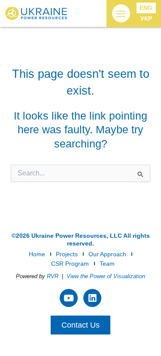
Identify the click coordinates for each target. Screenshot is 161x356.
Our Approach (107, 254)
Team (107, 263)
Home (37, 254)
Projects (67, 254)
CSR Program (70, 263)
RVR (52, 276)
